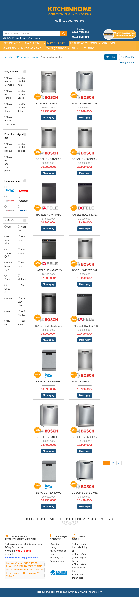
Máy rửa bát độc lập (22, 147)
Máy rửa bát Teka (22, 107)
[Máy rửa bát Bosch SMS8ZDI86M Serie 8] (85, 137)
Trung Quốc (7, 255)
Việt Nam (21, 323)
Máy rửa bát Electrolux (8, 120)
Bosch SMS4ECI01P (48, 103)
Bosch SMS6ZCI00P (84, 270)
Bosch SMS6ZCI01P (84, 381)
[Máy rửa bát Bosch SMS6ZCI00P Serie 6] (84, 248)
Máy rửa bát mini (22, 81)
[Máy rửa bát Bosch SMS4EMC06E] (48, 303)
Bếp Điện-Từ (11, 43)
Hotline (80, 29)
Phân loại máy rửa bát (28, 57)
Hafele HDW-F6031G (85, 214)
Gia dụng (9, 48)
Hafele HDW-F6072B (85, 325)
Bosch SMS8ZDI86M (85, 159)
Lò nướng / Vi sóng (83, 43)
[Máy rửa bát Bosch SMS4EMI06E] (84, 470)
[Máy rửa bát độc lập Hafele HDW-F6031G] (85, 192)
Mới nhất (110, 57)
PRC (9, 311)
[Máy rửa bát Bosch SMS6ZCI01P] (84, 359)
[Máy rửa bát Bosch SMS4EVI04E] (84, 81)
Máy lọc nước (56, 48)
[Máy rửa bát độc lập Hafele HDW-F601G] (49, 192)
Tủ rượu (90, 48)
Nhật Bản (22, 228)
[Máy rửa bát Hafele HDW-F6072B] (85, 304)
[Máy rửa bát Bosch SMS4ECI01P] (49, 81)
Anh (9, 226)
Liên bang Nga (8, 266)
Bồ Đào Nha (7, 240)
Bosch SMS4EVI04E (84, 103)
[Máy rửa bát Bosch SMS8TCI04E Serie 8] (48, 415)
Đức (22, 285)
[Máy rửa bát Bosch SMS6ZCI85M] (84, 415)
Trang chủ (7, 57)
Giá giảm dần (127, 62)
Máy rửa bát (56, 43)
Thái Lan (21, 238)
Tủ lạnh (77, 48)
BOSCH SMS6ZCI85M (85, 437)
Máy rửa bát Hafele (8, 94)
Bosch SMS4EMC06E (48, 325)
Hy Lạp (21, 264)
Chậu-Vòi (108, 43)
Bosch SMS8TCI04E (48, 437)
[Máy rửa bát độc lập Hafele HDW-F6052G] (49, 248)
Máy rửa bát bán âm (8, 147)
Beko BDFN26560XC (48, 381)
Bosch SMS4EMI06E (85, 492)
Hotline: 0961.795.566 (69, 20)
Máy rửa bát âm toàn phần (8, 164)
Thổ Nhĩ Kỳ (21, 313)
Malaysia (22, 279)
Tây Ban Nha (21, 302)
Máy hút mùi (33, 43)
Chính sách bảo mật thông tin (80, 547)
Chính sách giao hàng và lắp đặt (79, 557)
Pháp (7, 279)
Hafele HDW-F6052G (48, 270)
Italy (9, 298)
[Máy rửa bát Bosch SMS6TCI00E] (49, 137)
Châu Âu (7, 290)
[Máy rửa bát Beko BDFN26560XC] (48, 359)
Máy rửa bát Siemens (8, 81)
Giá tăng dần (128, 57)
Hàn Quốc (21, 251)
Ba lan (7, 323)
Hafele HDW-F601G (48, 214)
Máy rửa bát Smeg (22, 94)
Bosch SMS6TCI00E (48, 159)
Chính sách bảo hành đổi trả (79, 567)
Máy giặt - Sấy (31, 48)
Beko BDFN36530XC (48, 492)
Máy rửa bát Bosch (8, 107)
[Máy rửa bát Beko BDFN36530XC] (48, 471)
